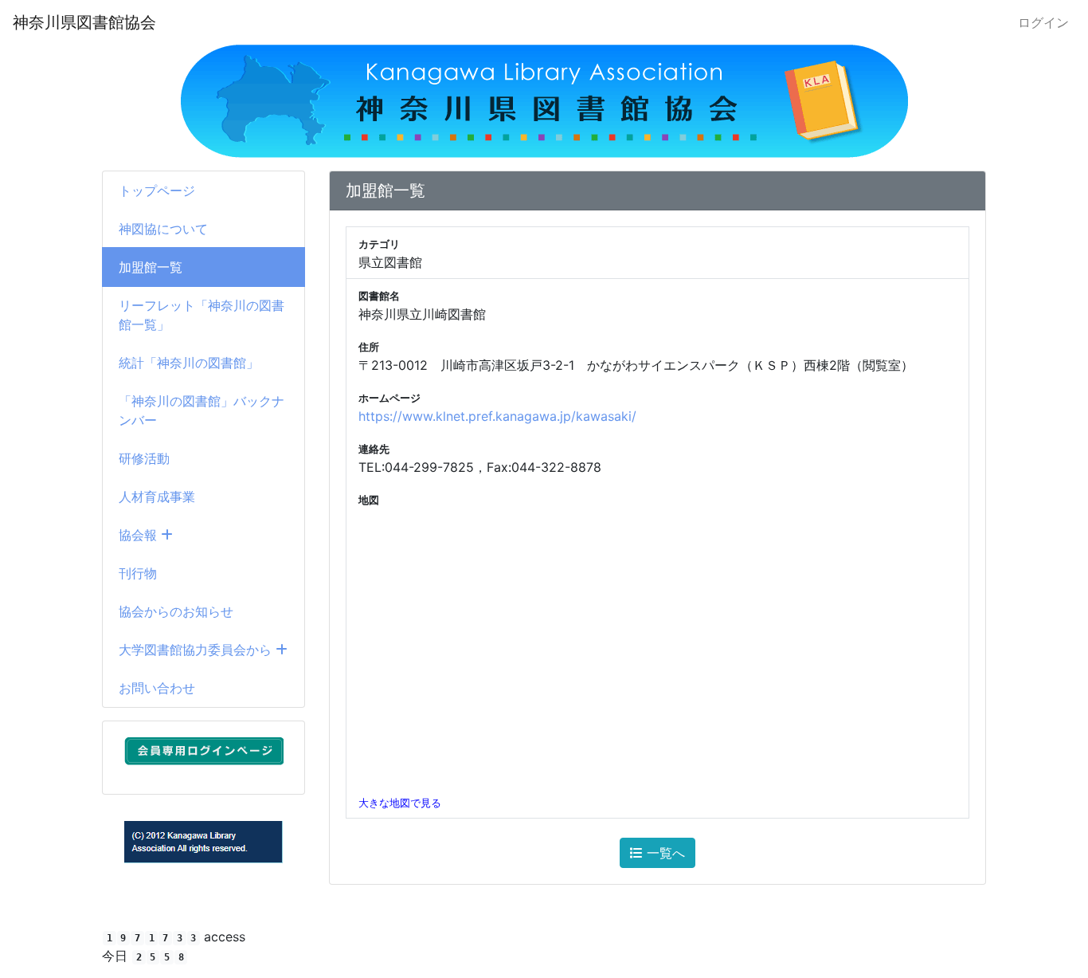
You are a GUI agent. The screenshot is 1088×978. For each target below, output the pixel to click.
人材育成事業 (157, 497)
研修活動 (144, 458)
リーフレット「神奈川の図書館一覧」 (201, 314)
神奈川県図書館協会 (84, 22)
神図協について (163, 229)
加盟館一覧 (150, 267)
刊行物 (138, 573)
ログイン (1043, 22)
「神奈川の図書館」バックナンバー (201, 410)
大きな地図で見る (399, 803)
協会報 (140, 535)
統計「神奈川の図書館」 (189, 363)
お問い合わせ (157, 688)
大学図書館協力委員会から (197, 650)
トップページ (157, 190)
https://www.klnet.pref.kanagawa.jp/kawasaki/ (497, 416)
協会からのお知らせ (176, 611)
